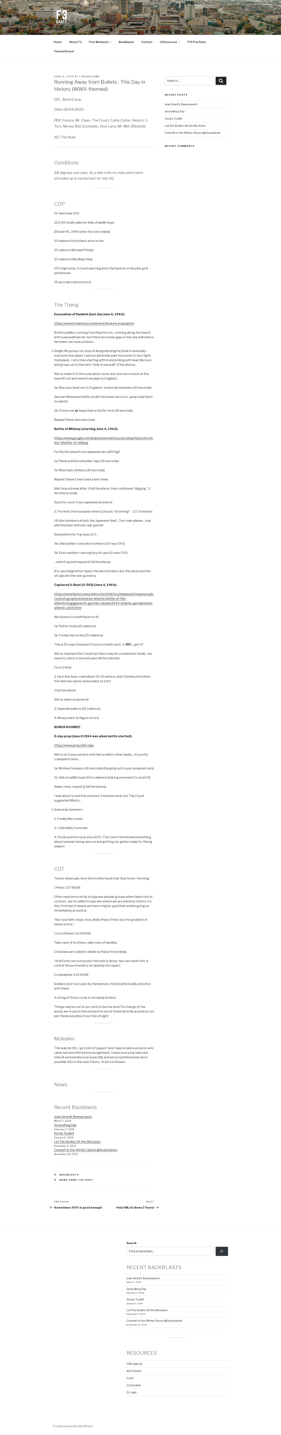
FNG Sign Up (134, 1363)
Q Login (131, 1392)
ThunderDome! (64, 51)
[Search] (222, 1251)
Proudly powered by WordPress (73, 1426)
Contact (147, 42)
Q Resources (168, 42)
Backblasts (126, 42)
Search (131, 1243)
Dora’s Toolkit (64, 1133)
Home (58, 42)
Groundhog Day (65, 1125)
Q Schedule (134, 1385)
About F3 (75, 42)
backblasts (69, 1174)
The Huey (85, 1180)
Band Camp (68, 1180)
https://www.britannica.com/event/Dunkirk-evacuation (94, 323)
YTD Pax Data (196, 42)
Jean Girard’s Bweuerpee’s (73, 1117)
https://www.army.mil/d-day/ (74, 745)
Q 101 (130, 1378)
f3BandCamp (89, 76)
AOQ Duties (134, 1371)
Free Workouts (99, 42)
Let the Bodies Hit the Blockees (77, 1142)
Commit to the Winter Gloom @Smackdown (85, 1150)
